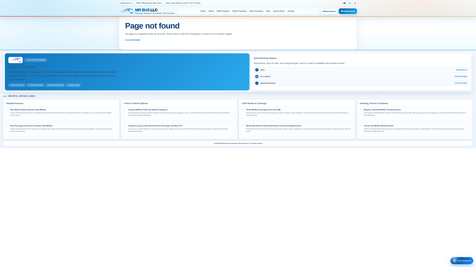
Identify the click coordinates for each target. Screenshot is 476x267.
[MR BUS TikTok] (355, 3)
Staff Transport (223, 11)
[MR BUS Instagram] (350, 3)
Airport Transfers (239, 11)
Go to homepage (132, 40)
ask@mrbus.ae (126, 3)
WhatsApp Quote (348, 11)
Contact (291, 11)
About (211, 11)
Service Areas (279, 11)
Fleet (268, 11)
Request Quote (329, 11)
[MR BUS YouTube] (344, 3)
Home (203, 11)
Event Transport (256, 11)
